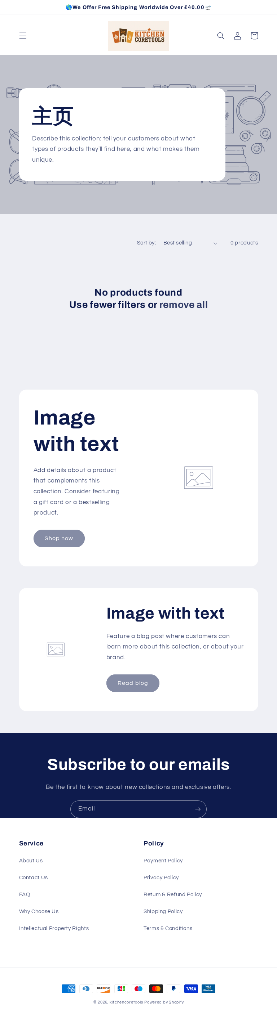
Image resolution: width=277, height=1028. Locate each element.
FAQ (24, 894)
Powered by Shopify (164, 1002)
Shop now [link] (59, 538)
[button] (22, 35)
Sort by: (146, 243)
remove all (183, 305)
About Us (31, 860)
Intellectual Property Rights (54, 928)
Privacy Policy (161, 877)
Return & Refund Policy (173, 894)
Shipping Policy (163, 911)
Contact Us (33, 877)
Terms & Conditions (168, 928)
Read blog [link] (133, 683)
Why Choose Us (39, 911)
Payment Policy (163, 860)
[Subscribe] (198, 809)
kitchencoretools (126, 1002)
